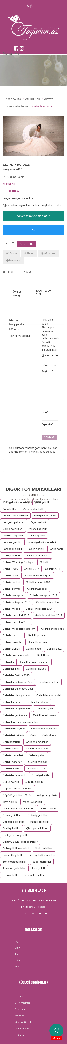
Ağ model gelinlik (33, 508)
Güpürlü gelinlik (34, 781)
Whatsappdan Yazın (35, 216)
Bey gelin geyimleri (45, 515)
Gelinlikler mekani (48, 681)
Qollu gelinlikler (44, 848)
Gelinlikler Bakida (36, 668)
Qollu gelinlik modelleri (16, 848)
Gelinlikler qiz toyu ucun (17, 695)
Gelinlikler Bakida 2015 (16, 675)
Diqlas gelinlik (37, 535)
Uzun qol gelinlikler (34, 875)
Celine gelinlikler (12, 528)
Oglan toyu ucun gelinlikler (18, 808)
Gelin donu (56, 548)
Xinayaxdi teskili (23, 1022)
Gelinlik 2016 (10, 568)
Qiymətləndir (50, 355)
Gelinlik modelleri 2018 (16, 622)
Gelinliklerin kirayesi (44, 715)
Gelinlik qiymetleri (13, 642)
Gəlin (33, 735)
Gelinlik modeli (11, 608)
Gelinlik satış (33, 648)
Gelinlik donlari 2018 (38, 582)
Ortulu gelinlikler (12, 815)
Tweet (13, 253)
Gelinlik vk (43, 655)
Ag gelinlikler (10, 508)
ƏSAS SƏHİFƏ (13, 99)
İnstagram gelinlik (46, 795)
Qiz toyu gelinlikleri (37, 828)
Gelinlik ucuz (54, 648)
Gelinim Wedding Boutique (18, 562)
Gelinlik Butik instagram (37, 575)
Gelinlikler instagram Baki (17, 681)
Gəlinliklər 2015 (36, 768)
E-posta (47, 424)
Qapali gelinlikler (39, 821)
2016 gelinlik (42, 502)
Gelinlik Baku (10, 575)
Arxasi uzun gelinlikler (15, 515)
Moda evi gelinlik (32, 801)
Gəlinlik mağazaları (37, 748)
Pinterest (14, 260)
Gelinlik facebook (37, 588)
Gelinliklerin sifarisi (13, 735)
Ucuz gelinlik (38, 868)
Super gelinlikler (41, 861)
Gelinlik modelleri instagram (19, 628)
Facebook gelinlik (13, 548)
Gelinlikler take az (38, 701)
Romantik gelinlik (13, 855)
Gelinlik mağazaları (47, 602)
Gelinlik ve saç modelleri (17, 655)
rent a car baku (22, 1028)
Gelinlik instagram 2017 (43, 595)
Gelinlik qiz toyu (38, 642)
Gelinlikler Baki (11, 668)
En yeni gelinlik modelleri (41, 542)
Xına (17, 966)
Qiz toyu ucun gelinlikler (17, 835)
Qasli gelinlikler (11, 828)
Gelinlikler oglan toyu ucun (18, 688)
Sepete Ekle (27, 244)
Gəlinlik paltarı (37, 755)
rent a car (20, 1035)
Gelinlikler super (12, 701)
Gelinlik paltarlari (12, 635)
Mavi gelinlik (10, 801)
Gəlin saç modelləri (37, 741)
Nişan (17, 960)
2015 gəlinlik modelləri (16, 502)
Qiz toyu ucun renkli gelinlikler (20, 841)
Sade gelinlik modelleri (41, 855)
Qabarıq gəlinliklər (13, 821)
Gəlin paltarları (11, 741)
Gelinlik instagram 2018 (16, 602)
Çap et (27, 271)
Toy (16, 953)
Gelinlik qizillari (11, 648)
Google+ (49, 253)
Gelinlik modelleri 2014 (39, 608)
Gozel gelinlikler (41, 775)
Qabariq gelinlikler (38, 815)
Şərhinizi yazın (15, 177)
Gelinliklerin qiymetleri (44, 728)
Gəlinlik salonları (38, 761)
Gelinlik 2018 (52, 568)
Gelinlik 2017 (31, 568)
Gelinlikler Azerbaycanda (34, 661)
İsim (45, 412)
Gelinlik (44, 562)
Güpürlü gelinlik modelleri (17, 788)
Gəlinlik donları (11, 748)
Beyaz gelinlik (38, 522)
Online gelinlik (48, 808)
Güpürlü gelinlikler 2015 (17, 795)
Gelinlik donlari (11, 582)
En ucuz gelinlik (12, 542)
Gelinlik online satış (52, 628)
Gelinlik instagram (13, 595)
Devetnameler (22, 1009)
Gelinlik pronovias (38, 635)
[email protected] (37, 906)
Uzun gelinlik (10, 875)
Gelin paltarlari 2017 (38, 555)
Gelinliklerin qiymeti (14, 728)
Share (30, 253)
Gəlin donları (50, 735)
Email (10, 271)
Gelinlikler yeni (44, 708)
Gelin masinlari (23, 1002)
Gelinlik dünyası (12, 588)
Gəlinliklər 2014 (12, 768)
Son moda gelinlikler (14, 861)
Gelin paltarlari (11, 555)
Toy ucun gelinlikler (14, 868)
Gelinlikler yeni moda (15, 715)
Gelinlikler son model (48, 695)
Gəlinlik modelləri (13, 755)
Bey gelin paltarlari (13, 522)
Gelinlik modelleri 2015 (16, 615)
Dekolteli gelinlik (37, 528)
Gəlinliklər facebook (14, 775)
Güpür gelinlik (11, 781)
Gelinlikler (32, 99)
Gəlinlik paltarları (12, 761)
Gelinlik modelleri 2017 (48, 615)
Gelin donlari (36, 548)
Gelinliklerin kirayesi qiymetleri (20, 721)
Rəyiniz (47, 371)
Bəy (16, 941)
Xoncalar (19, 1015)
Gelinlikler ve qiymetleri (16, 708)
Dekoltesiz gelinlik (13, 535)
